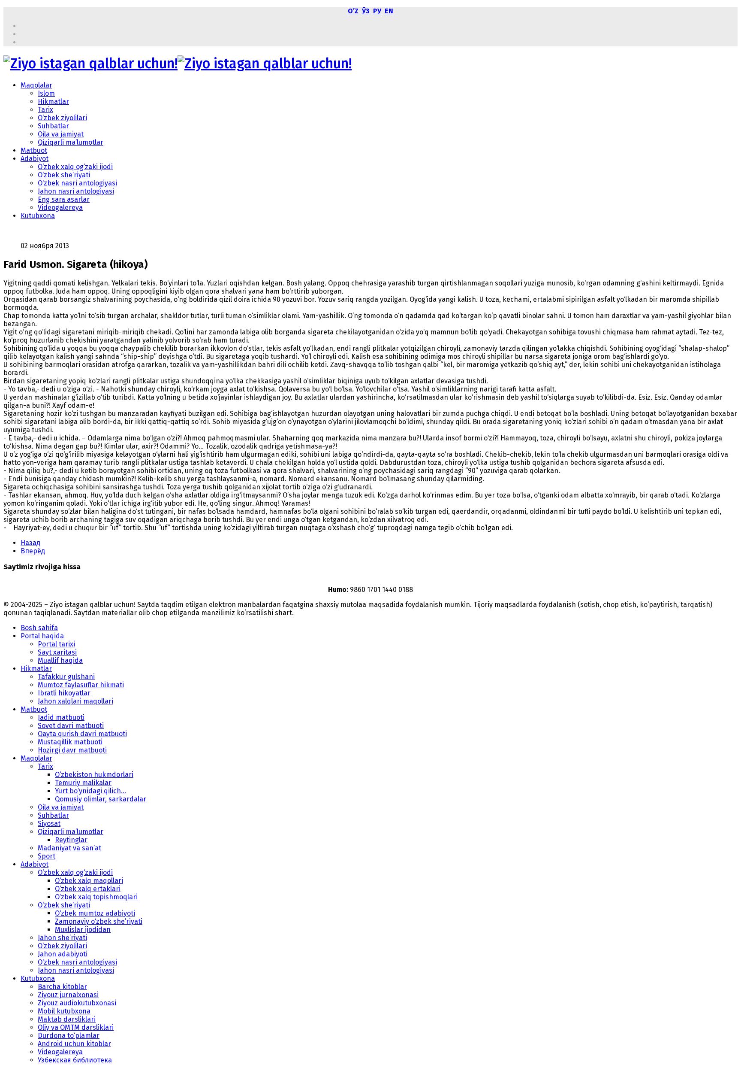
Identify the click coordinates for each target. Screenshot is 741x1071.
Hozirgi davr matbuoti (72, 750)
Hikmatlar (53, 101)
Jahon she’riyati (62, 938)
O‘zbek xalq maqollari (89, 881)
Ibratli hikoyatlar (64, 693)
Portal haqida (42, 636)
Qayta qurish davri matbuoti (82, 734)
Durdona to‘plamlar (68, 1036)
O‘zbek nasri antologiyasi (77, 183)
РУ (377, 11)
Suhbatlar (53, 126)
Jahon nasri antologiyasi (76, 191)
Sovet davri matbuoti (71, 726)
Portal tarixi (56, 644)
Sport (46, 856)
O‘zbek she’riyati (64, 175)
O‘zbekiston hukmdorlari (94, 775)
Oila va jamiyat (61, 134)
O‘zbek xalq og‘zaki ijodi (75, 167)
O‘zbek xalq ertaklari (87, 889)
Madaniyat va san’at (69, 848)
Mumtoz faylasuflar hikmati (81, 685)
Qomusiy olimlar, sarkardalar (100, 799)
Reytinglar (71, 840)
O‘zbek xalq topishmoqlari (96, 897)
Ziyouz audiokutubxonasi (77, 1003)
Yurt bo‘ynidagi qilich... (90, 791)
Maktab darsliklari (67, 1019)
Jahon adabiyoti (62, 954)
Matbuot (34, 150)
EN (389, 11)
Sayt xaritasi (57, 652)
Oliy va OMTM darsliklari (76, 1027)
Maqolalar (36, 85)
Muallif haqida (60, 660)
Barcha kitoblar (62, 987)
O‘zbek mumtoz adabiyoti (95, 913)
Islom (46, 93)
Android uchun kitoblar (74, 1044)
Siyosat (49, 823)
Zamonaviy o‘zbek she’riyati (98, 921)
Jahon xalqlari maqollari (75, 701)
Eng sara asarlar (64, 199)
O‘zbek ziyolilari (62, 118)
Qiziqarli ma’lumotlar (70, 142)
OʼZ (353, 11)
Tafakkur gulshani (66, 677)
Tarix (45, 110)
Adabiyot (34, 159)
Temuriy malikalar (83, 783)
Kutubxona (38, 216)
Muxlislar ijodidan (83, 929)
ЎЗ (366, 11)
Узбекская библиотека (75, 1060)
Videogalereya (60, 207)
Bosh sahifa (39, 628)
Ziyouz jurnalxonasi (68, 995)
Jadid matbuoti (61, 717)
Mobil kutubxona (64, 1011)
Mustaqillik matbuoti (70, 742)
